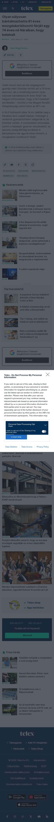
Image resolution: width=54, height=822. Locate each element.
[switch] (44, 431)
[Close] (48, 375)
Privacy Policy (43, 447)
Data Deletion (11, 447)
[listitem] (26, 425)
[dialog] (27, 411)
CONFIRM (16, 437)
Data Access (27, 447)
